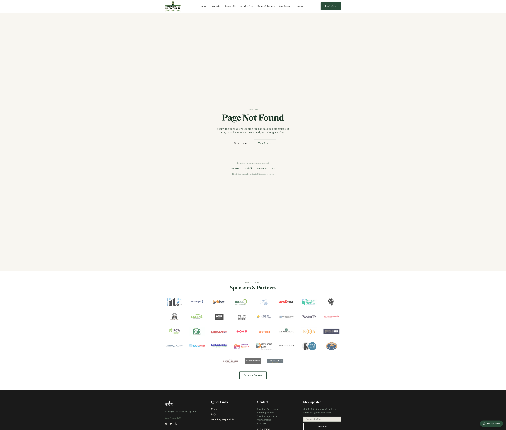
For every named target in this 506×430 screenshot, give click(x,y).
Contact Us (235, 168)
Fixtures (202, 6)
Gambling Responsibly (222, 419)
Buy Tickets (331, 6)
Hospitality (215, 6)
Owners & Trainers (266, 6)
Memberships (246, 6)
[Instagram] (175, 423)
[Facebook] (166, 423)
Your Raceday (285, 6)
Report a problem (266, 174)
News (214, 409)
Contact (299, 6)
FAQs (273, 168)
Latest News (262, 168)
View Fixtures (264, 143)
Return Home (241, 143)
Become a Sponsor (253, 375)
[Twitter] (171, 423)
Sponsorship (230, 6)
